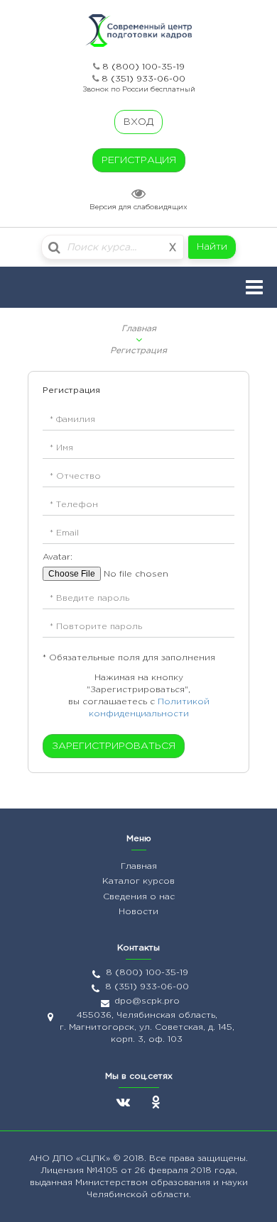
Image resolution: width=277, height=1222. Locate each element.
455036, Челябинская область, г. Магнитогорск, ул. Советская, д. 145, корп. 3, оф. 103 (147, 1027)
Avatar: (57, 557)
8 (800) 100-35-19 (143, 67)
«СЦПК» (94, 1158)
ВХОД (138, 122)
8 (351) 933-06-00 (143, 79)
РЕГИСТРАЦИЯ (139, 160)
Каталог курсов (138, 881)
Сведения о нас (139, 897)
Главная (138, 329)
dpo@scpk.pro (147, 1001)
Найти (212, 247)
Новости (138, 912)
